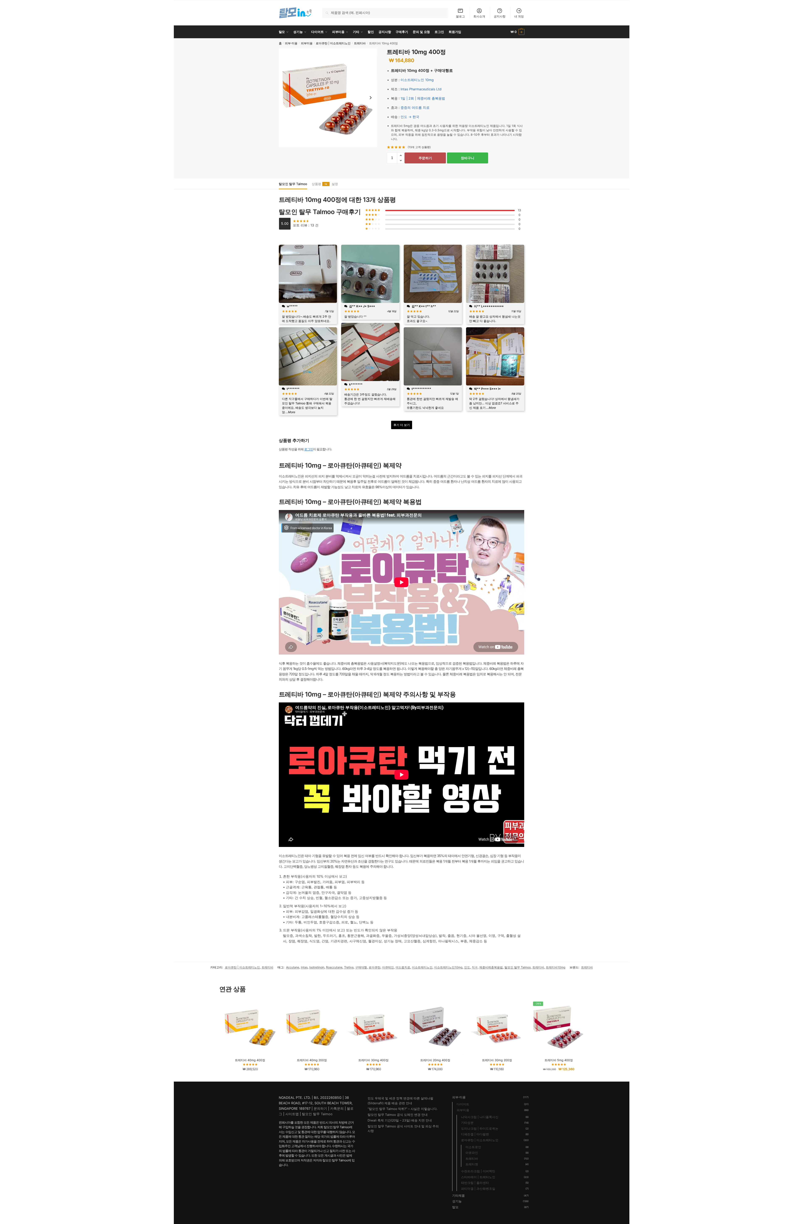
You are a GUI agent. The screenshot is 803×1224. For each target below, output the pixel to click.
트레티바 (360, 43)
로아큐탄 (374, 967)
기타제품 (458, 1196)
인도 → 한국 (410, 117)
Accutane (292, 967)
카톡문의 (337, 1108)
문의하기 (320, 1108)
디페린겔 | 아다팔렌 (475, 1134)
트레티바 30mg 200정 (497, 1060)
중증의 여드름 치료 (415, 107)
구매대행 (361, 967)
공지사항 (500, 16)
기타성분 (467, 1123)
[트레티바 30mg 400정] (373, 1027)
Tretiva (349, 967)
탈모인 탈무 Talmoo (293, 184)
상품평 (316, 184)
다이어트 (463, 1104)
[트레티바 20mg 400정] (435, 1027)
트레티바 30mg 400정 (373, 1060)
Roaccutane (334, 967)
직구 (475, 967)
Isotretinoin (316, 967)
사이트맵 (292, 1114)
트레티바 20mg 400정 (435, 1060)
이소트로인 (473, 1147)
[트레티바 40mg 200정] (311, 1027)
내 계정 (519, 16)
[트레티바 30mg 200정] (497, 1027)
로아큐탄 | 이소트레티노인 (333, 43)
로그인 (308, 449)
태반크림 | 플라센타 (475, 1183)
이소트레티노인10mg (448, 967)
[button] (400, 155)
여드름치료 (403, 967)
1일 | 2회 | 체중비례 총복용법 (423, 98)
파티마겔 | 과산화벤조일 (478, 1189)
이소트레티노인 (422, 967)
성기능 (457, 1201)
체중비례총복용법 (491, 967)
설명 (335, 184)
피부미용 (307, 43)
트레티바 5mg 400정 (559, 1060)
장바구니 (467, 158)
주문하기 (425, 158)
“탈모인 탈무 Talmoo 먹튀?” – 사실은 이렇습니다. (403, 1109)
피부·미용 (291, 43)
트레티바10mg (555, 967)
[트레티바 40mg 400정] (250, 1027)
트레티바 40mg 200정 (312, 1060)
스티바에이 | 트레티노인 (478, 1177)
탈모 (455, 1207)
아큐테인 (388, 967)
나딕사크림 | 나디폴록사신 (479, 1117)
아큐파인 (471, 1153)
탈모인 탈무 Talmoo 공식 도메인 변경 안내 (398, 1115)
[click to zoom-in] (328, 98)
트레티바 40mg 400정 (250, 1060)
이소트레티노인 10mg (417, 80)
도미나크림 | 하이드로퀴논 (479, 1129)
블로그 (460, 16)
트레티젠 (471, 1164)
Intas (304, 967)
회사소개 (479, 16)
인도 (467, 967)
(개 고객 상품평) (419, 147)
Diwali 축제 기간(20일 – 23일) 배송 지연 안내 (400, 1120)
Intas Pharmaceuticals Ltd (421, 89)
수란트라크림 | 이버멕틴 (478, 1171)
